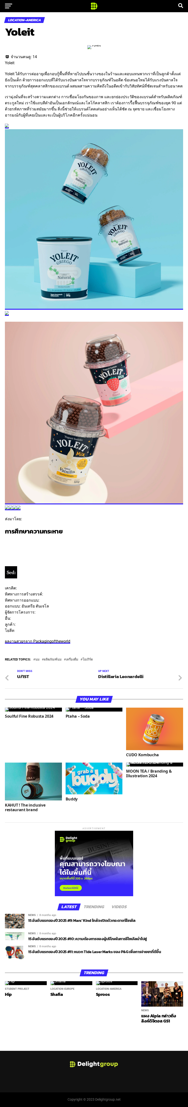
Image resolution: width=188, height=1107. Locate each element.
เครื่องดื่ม (72, 659)
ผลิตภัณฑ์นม (52, 659)
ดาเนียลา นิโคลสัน (60, 594)
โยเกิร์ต (87, 659)
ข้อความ (12, 547)
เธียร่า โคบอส (48, 612)
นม (37, 659)
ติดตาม (11, 541)
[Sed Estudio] (11, 577)
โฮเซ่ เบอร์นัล (51, 600)
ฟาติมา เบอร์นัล (25, 618)
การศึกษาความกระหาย (34, 531)
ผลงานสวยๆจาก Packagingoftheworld (37, 641)
